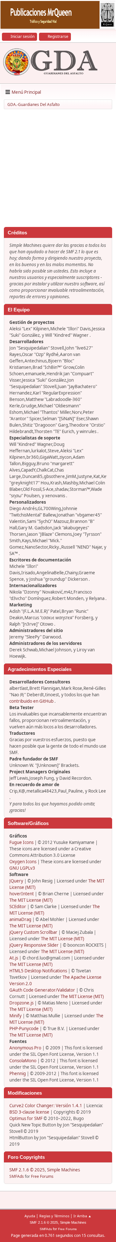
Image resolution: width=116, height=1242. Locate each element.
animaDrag (20, 919)
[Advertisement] (58, 169)
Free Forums (42, 1176)
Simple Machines (63, 1170)
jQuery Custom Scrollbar (33, 932)
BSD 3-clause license (29, 1112)
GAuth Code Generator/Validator (42, 990)
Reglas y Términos (54, 1215)
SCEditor (17, 906)
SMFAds (16, 1176)
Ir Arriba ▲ (82, 1215)
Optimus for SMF (26, 1118)
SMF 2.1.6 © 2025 (27, 1170)
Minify (15, 1016)
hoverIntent (21, 894)
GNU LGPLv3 (22, 868)
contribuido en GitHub (31, 701)
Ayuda (29, 1215)
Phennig (17, 1073)
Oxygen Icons (22, 861)
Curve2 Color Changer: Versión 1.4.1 (45, 1105)
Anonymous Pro (25, 1048)
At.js (13, 958)
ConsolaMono (22, 1061)
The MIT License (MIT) (31, 900)
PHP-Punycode (24, 1028)
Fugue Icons (21, 842)
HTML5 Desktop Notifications (38, 971)
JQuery (16, 881)
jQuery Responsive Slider (34, 945)
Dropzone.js (21, 1003)
